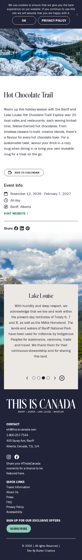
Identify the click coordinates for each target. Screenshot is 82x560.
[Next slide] (55, 378)
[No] (77, 14)
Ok (24, 20)
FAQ (9, 502)
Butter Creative (45, 550)
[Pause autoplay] (61, 378)
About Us (12, 492)
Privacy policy (54, 20)
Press (9, 497)
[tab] (33, 377)
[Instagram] (8, 457)
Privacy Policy (15, 507)
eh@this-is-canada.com (21, 429)
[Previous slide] (27, 378)
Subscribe (18, 529)
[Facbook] (16, 457)
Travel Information (18, 487)
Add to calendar (27, 172)
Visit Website (14, 213)
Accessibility (14, 512)
